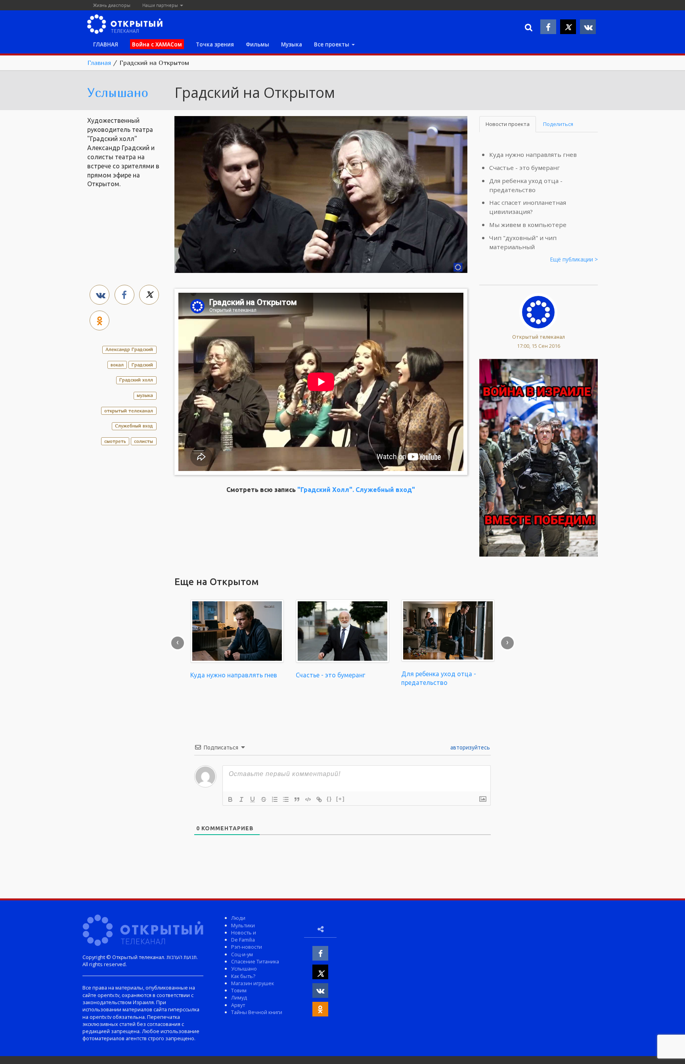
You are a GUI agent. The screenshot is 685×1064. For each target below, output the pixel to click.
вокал (117, 365)
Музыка (291, 44)
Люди (238, 917)
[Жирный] (230, 799)
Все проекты (332, 44)
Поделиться (558, 124)
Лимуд (239, 997)
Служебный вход (134, 426)
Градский (142, 365)
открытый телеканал (128, 411)
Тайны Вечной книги (256, 1012)
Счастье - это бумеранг (524, 168)
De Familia (243, 939)
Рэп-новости (246, 946)
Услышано (117, 92)
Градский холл (136, 380)
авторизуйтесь (469, 747)
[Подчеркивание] (252, 799)
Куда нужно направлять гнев (533, 154)
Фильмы (257, 44)
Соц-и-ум (242, 954)
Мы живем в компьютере (527, 225)
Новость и (243, 932)
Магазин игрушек (252, 983)
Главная (99, 63)
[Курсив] (241, 799)
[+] (340, 799)
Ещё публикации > (574, 259)
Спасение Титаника (255, 961)
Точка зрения (215, 44)
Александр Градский (129, 349)
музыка (145, 395)
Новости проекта (508, 124)
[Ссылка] (319, 799)
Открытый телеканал (538, 336)
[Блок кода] (308, 799)
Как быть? (243, 976)
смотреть (115, 441)
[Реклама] (538, 456)
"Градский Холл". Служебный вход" (356, 489)
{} (329, 799)
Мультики (243, 925)
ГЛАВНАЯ (105, 44)
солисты (143, 441)
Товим (239, 990)
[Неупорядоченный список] (285, 799)
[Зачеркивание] (263, 799)
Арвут (238, 1005)
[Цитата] (296, 799)
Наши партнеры (160, 5)
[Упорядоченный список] (274, 799)
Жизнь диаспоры (111, 5)
